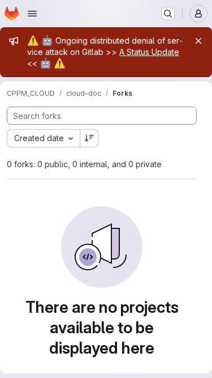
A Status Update (149, 52)
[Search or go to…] (168, 13)
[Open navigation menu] (32, 14)
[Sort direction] (89, 138)
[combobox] (43, 138)
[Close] (198, 41)
